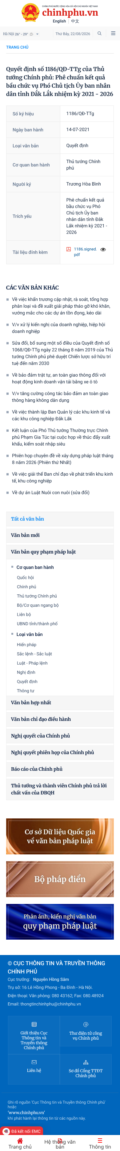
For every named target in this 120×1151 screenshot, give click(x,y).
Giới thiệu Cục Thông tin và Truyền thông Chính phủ (34, 1040)
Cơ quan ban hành (35, 567)
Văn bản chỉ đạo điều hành (41, 719)
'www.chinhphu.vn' (26, 1112)
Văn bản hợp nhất (31, 703)
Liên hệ (34, 1070)
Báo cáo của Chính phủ (36, 769)
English (59, 21)
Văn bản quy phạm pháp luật (43, 552)
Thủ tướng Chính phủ (37, 596)
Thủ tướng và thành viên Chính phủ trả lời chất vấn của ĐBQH (59, 789)
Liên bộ (24, 614)
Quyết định (27, 681)
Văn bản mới (25, 535)
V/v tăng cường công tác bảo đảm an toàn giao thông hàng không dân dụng (60, 397)
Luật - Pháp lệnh (32, 663)
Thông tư (25, 691)
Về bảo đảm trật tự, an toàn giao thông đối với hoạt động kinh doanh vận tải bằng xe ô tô (59, 378)
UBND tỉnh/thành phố (37, 623)
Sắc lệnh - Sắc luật (34, 654)
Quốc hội (25, 577)
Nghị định (26, 672)
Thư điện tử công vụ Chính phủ (85, 1036)
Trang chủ (17, 47)
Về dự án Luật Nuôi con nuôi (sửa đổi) (51, 492)
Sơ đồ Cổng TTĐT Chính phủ (86, 1073)
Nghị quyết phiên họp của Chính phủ (52, 753)
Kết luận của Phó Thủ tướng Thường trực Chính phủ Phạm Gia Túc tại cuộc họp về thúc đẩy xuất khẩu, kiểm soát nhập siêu (61, 437)
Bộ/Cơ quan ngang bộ (38, 605)
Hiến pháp (26, 644)
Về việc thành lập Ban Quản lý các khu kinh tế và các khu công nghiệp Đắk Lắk (61, 415)
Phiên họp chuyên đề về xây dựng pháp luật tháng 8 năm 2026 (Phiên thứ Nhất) (62, 459)
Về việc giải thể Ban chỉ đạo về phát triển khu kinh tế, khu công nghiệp (62, 477)
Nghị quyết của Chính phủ (40, 736)
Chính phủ (26, 587)
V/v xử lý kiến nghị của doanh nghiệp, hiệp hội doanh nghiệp (58, 328)
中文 (75, 21)
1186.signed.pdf (85, 252)
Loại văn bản (30, 634)
